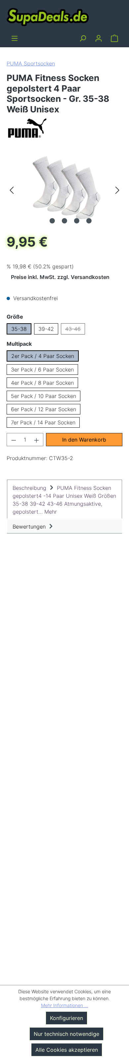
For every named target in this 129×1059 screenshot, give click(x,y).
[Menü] (14, 38)
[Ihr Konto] (99, 38)
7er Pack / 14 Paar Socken (43, 422)
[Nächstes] (117, 189)
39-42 (46, 329)
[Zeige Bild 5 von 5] (89, 220)
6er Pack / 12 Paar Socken (43, 409)
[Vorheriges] (12, 189)
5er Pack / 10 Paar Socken (43, 396)
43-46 (75, 330)
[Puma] (64, 128)
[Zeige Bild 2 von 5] (52, 220)
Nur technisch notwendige (66, 1034)
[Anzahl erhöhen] (37, 439)
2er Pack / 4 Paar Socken (42, 356)
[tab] (64, 499)
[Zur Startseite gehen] (48, 16)
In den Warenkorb (84, 439)
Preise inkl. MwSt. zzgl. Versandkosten (60, 277)
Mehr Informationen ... (64, 1005)
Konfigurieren (66, 1018)
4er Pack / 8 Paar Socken (42, 382)
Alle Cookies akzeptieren (66, 1049)
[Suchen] (83, 38)
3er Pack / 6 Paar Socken (42, 369)
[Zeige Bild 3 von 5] (64, 220)
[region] (64, 189)
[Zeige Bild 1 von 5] (40, 220)
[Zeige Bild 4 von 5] (76, 220)
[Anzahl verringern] (14, 439)
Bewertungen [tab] (30, 526)
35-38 (19, 329)
